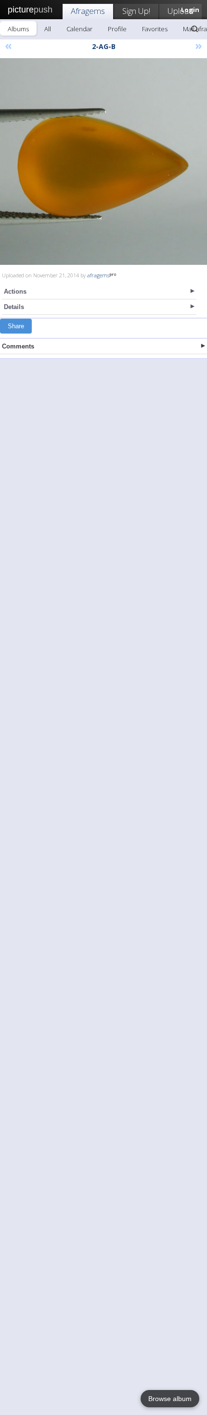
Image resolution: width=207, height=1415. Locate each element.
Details (14, 306)
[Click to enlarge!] (103, 161)
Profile (117, 29)
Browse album (170, 1399)
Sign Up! (136, 10)
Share (16, 326)
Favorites (155, 29)
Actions (15, 291)
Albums (18, 29)
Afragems (88, 10)
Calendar (79, 29)
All (47, 29)
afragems (98, 275)
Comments (18, 346)
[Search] (194, 29)
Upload (181, 10)
